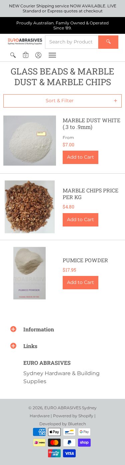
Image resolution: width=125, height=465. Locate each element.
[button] (13, 55)
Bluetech (77, 423)
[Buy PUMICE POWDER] (29, 273)
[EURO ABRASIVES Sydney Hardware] (25, 41)
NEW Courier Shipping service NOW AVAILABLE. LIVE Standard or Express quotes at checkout (62, 8)
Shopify (85, 415)
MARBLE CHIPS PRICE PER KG (90, 193)
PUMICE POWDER (85, 260)
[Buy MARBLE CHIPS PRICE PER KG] (29, 206)
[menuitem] (13, 55)
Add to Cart (80, 157)
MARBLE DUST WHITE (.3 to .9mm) (91, 123)
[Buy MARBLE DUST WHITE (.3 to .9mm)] (29, 140)
